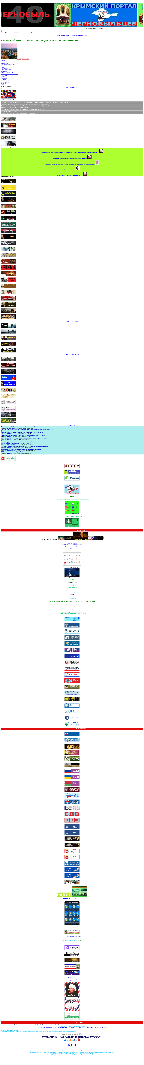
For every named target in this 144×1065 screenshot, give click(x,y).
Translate (12, 99)
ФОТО (2, 84)
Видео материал (5, 63)
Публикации (4, 78)
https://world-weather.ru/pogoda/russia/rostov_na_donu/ (72, 548)
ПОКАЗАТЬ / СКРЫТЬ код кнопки (72, 936)
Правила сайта (4, 61)
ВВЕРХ (72, 1045)
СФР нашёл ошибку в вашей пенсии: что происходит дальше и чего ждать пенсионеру (23, 109)
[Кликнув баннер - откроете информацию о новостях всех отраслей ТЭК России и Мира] (72, 707)
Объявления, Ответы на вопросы (9, 74)
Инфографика (4, 68)
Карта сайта (4, 71)
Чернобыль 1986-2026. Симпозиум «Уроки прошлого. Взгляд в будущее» (19, 113)
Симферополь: (23, 59)
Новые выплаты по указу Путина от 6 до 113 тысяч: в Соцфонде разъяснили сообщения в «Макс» (26, 106)
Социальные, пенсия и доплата (9, 111)
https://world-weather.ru (72, 543)
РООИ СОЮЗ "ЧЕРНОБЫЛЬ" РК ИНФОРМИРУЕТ (14, 107)
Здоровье (3, 67)
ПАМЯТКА (4, 75)
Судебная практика (5, 80)
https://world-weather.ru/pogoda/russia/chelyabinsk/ (72, 544)
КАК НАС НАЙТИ (6, 70)
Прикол (2, 76)
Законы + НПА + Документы (8, 65)
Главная (3, 60)
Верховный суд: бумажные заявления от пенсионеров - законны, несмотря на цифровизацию (24, 104)
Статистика (4, 79)
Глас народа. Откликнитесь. (8, 64)
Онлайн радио (66, 898)
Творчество (3, 83)
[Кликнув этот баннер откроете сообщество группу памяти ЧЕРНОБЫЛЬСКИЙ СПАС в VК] (72, 961)
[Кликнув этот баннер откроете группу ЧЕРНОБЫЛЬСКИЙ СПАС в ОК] (72, 968)
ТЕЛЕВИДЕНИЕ (5, 82)
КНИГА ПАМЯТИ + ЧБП (7, 72)
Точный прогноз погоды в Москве (72, 546)
